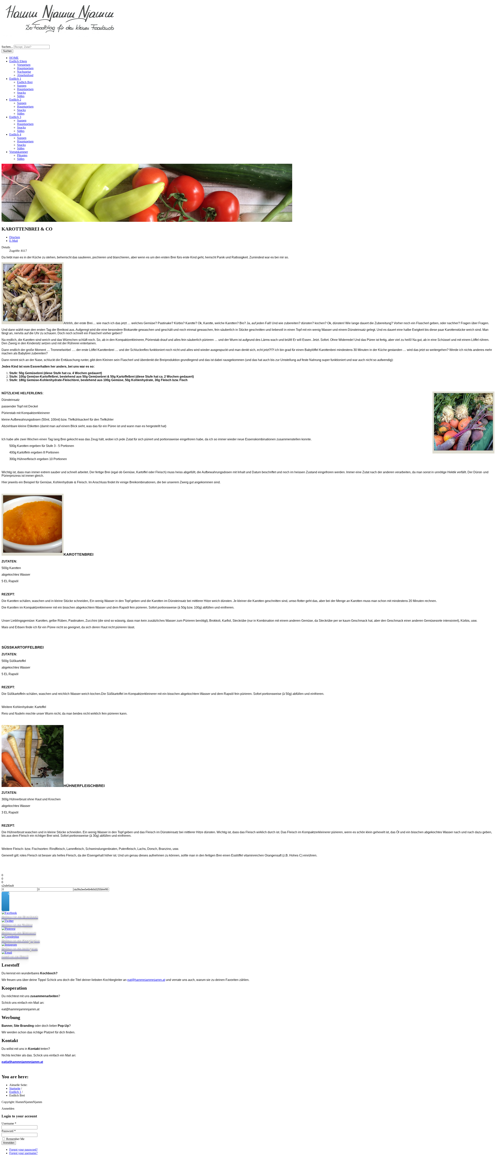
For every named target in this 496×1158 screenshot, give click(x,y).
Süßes (20, 96)
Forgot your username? (23, 1153)
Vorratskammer (18, 151)
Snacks (21, 92)
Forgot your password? (23, 1149)
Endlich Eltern (18, 61)
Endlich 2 (15, 99)
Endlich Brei (25, 82)
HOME (14, 57)
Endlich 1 (15, 78)
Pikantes (22, 155)
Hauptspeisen (25, 68)
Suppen (21, 85)
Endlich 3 (15, 117)
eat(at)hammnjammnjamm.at (22, 1062)
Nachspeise (24, 71)
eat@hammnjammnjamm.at (146, 979)
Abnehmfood (25, 75)
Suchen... (7, 46)
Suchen (7, 51)
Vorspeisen (23, 64)
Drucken (14, 237)
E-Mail (13, 240)
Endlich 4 (15, 134)
